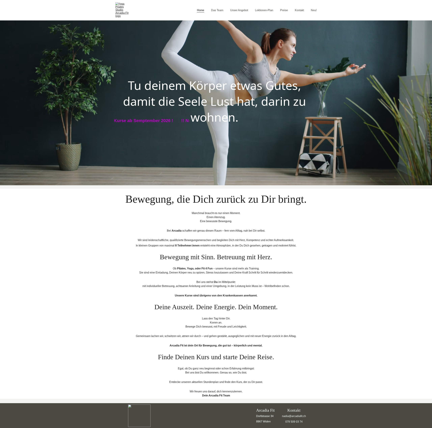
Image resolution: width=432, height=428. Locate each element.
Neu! (314, 10)
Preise (284, 10)
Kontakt (299, 10)
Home (200, 10)
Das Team (217, 10)
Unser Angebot (239, 10)
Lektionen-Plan (264, 10)
